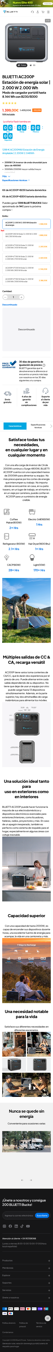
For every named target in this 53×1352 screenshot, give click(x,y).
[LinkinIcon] (16, 1225)
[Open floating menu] (48, 1318)
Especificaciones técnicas (38, 426)
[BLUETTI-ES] (10, 12)
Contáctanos (7, 1332)
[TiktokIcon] (22, 1225)
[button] (9, 103)
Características (15, 426)
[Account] (37, 12)
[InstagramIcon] (4, 1225)
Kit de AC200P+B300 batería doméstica (24, 196)
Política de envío (9, 1323)
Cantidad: (7, 291)
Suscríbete (42, 1215)
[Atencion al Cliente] (32, 12)
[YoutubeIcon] (28, 1225)
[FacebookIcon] (10, 1225)
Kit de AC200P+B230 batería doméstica (24, 190)
